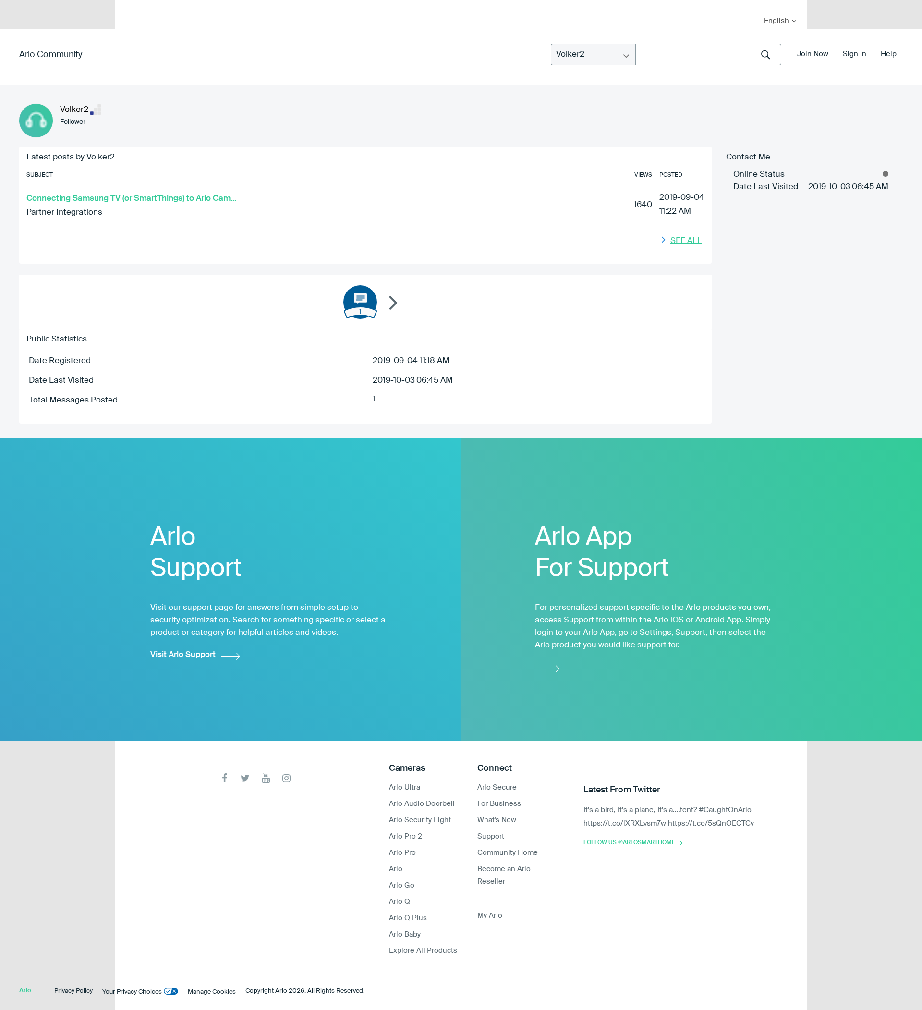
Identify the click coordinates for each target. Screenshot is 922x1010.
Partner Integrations (64, 212)
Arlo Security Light (420, 820)
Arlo (395, 869)
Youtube (266, 778)
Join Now (812, 54)
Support (490, 836)
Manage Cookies (212, 992)
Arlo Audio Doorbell (422, 803)
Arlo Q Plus (408, 918)
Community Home (507, 852)
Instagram (286, 778)
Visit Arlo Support (183, 655)
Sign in (854, 54)
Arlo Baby (405, 934)
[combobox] (708, 54)
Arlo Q (399, 901)
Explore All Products (423, 950)
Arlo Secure (497, 787)
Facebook (224, 778)
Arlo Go (401, 885)
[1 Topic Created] (360, 302)
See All (686, 241)
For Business (499, 803)
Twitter (245, 778)
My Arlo (129, 6)
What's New (496, 820)
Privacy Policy (73, 991)
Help (889, 54)
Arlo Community (50, 54)
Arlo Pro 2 (405, 836)
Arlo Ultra (404, 787)
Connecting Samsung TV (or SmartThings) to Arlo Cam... (131, 199)
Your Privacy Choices (132, 992)
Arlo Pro (402, 852)
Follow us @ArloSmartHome (629, 843)
